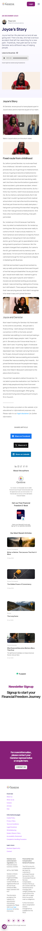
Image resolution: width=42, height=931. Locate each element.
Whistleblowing (11, 830)
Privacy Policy (11, 821)
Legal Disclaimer (12, 827)
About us (9, 797)
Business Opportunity (13, 848)
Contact (9, 851)
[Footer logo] (13, 787)
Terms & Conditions (13, 824)
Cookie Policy (11, 818)
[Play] (21, 124)
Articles (9, 806)
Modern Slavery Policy (14, 833)
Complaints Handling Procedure (16, 839)
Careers (9, 803)
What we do (10, 800)
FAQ (8, 809)
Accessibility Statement (14, 836)
